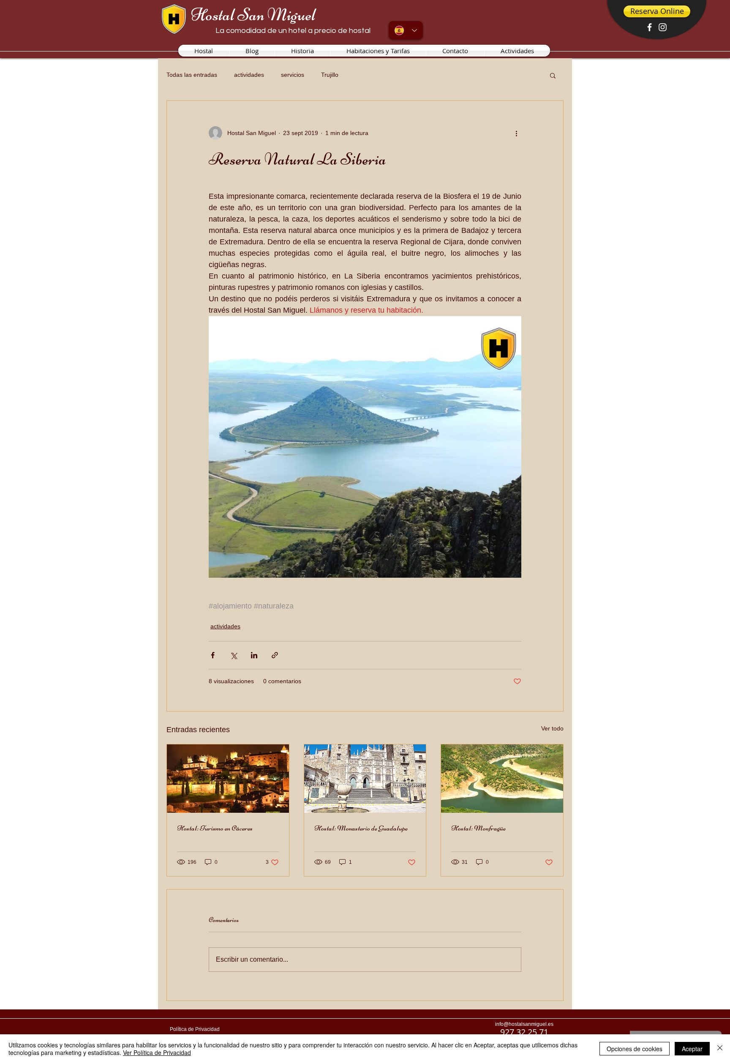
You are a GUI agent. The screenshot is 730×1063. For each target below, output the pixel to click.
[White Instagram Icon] (662, 27)
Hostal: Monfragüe (478, 828)
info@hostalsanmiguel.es (524, 1024)
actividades (249, 74)
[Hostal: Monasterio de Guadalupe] (365, 778)
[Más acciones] (516, 133)
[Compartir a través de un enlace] (275, 655)
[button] (553, 75)
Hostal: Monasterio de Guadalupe (361, 828)
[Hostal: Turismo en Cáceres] (228, 778)
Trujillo (329, 74)
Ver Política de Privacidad (157, 1052)
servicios (292, 74)
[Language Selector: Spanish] (406, 30)
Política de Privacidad (195, 1029)
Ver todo (552, 728)
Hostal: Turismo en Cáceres (215, 828)
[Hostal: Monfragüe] (502, 778)
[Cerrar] (720, 1048)
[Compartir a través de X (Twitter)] (233, 655)
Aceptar (692, 1048)
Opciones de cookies (634, 1048)
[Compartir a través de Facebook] (213, 655)
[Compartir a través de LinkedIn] (254, 655)
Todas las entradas (191, 74)
